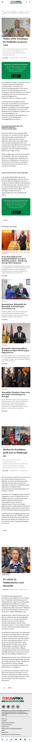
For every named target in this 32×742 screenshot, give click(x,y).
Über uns (4, 719)
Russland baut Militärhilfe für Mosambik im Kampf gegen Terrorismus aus (14, 306)
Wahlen (5, 220)
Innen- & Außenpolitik (12, 11)
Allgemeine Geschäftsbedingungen (12, 728)
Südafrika (4, 253)
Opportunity (5, 726)
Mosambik (28, 11)
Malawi (21, 252)
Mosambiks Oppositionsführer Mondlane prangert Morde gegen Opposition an (15, 350)
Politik (3, 11)
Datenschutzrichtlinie (8, 723)
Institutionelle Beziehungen (10, 252)
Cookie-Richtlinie (7, 724)
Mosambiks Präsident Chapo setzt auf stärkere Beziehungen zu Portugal (16, 394)
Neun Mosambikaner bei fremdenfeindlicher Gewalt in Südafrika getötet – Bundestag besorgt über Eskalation (14, 260)
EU (4, 687)
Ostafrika (21, 11)
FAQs (3, 730)
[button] (2, 2)
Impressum (5, 732)
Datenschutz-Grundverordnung (11, 734)
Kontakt (4, 721)
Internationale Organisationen (12, 571)
